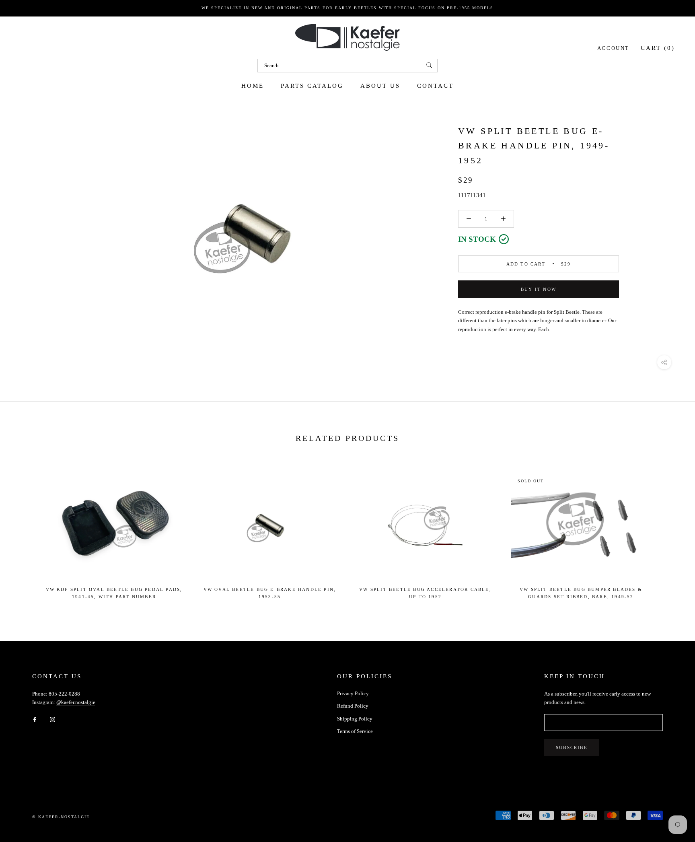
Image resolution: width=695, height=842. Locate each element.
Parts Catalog (312, 85)
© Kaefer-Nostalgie (61, 817)
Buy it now (538, 289)
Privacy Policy (353, 693)
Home (252, 85)
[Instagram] (52, 719)
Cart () (658, 47)
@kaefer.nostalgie (75, 702)
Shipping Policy (354, 719)
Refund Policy (352, 706)
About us (380, 85)
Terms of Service (355, 731)
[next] (670, 532)
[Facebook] (34, 719)
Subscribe (572, 747)
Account (613, 48)
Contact (435, 85)
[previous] (25, 532)
